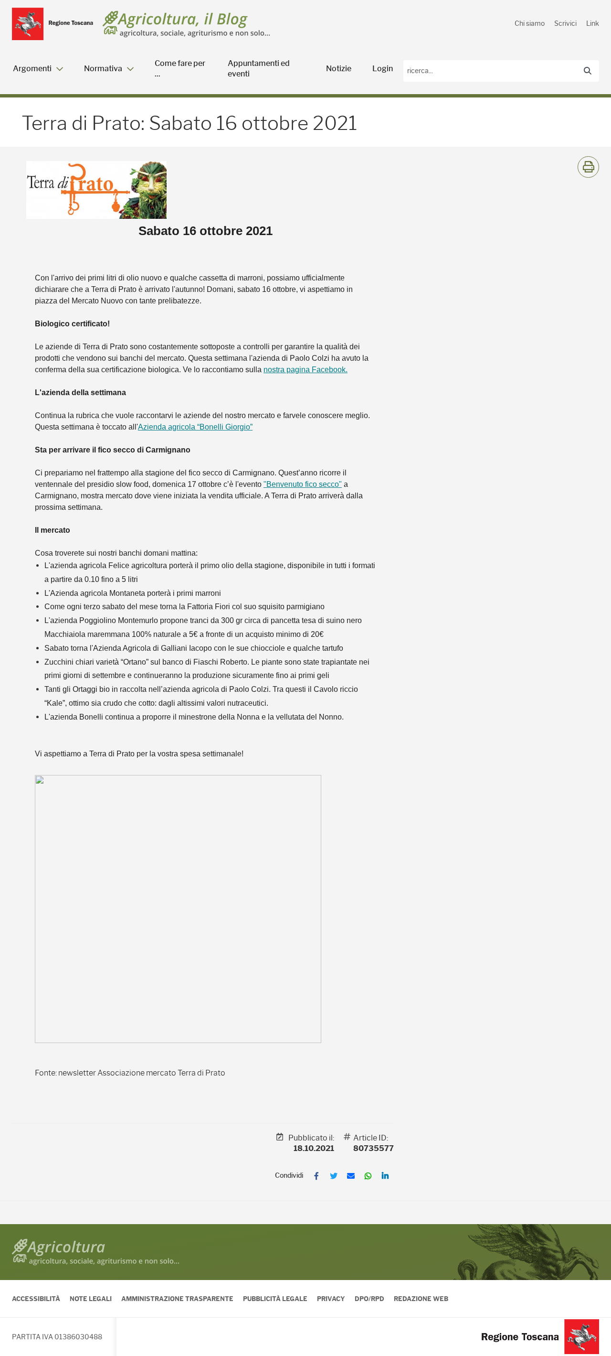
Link (592, 23)
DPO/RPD (369, 1298)
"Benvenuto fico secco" (302, 484)
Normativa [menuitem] (103, 68)
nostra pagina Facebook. (305, 370)
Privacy (331, 1298)
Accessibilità (36, 1298)
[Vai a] (52, 24)
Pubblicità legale (275, 1298)
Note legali (91, 1298)
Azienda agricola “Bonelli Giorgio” (195, 427)
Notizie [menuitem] (338, 68)
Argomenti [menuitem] (32, 68)
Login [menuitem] (382, 68)
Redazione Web (421, 1298)
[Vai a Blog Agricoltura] (186, 24)
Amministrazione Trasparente (177, 1298)
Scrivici (565, 23)
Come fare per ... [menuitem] (180, 68)
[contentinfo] (305, 1290)
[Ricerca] (587, 71)
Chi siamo (530, 23)
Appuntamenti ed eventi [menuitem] (259, 68)
